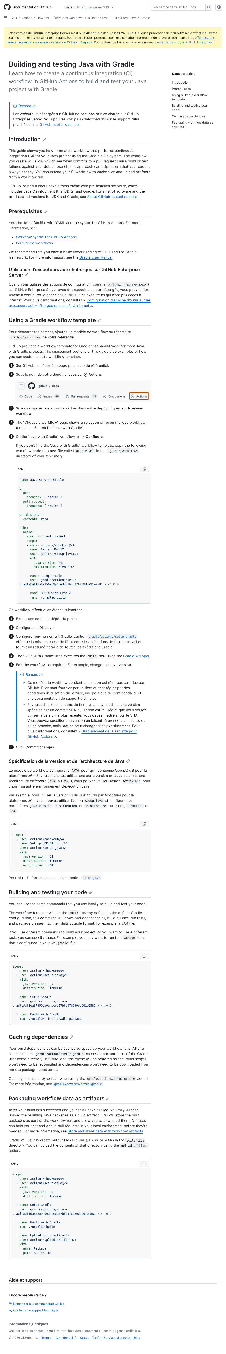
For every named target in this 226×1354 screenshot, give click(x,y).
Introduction (25, 139)
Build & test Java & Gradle (131, 18)
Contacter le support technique (35, 1310)
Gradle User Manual (95, 257)
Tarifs (96, 1337)
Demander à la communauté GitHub (39, 1304)
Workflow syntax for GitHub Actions (46, 237)
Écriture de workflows (34, 243)
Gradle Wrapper (136, 656)
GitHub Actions (21, 18)
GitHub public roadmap (59, 124)
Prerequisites (25, 211)
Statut (84, 1337)
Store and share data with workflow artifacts (105, 1131)
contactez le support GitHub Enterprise (183, 42)
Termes (46, 1337)
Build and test (98, 18)
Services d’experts (117, 1337)
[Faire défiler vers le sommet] (216, 1344)
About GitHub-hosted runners (112, 196)
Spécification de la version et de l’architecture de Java (66, 761)
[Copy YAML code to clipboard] (144, 469)
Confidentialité (66, 1337)
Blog (137, 1337)
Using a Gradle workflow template (52, 320)
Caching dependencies (38, 1037)
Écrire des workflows (68, 18)
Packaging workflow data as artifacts (56, 1098)
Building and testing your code (48, 892)
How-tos (43, 18)
